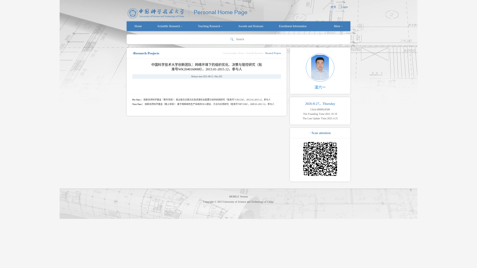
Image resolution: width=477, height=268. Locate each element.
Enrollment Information (293, 26)
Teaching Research (209, 26)
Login (344, 7)
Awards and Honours (250, 26)
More (337, 26)
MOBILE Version (238, 196)
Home (138, 26)
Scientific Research (168, 26)
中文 (333, 7)
